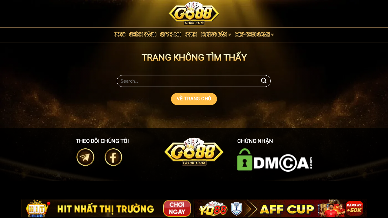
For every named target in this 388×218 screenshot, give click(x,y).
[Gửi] (264, 81)
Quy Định (170, 34)
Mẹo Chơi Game (252, 34)
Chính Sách (142, 34)
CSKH (191, 34)
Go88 (119, 34)
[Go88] (194, 13)
